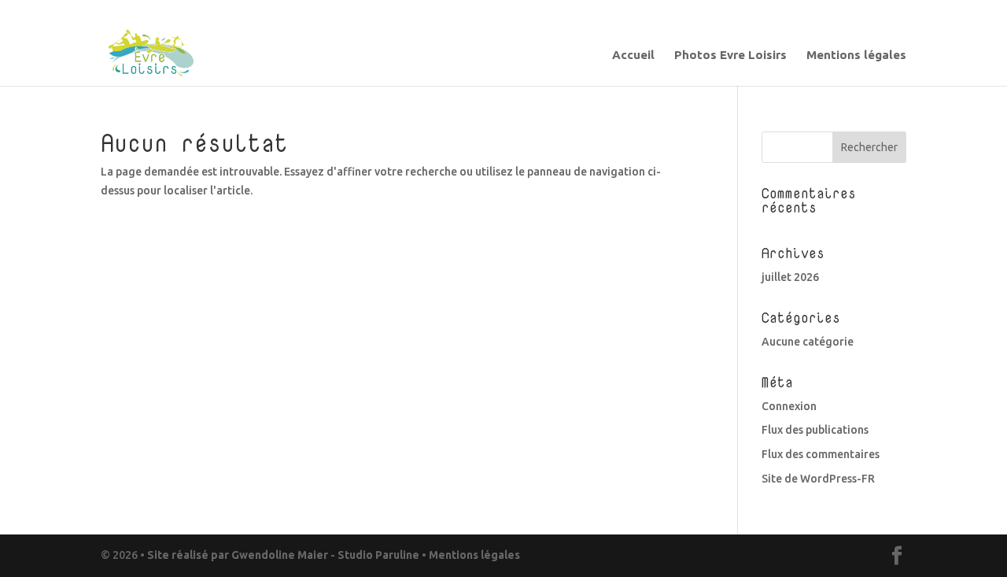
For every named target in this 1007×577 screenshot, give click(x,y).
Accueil (633, 55)
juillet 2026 (790, 277)
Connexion (789, 406)
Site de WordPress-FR (818, 478)
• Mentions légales (469, 555)
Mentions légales (856, 55)
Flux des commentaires (821, 454)
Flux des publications (815, 430)
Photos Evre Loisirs (730, 55)
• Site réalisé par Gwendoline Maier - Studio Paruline (279, 555)
